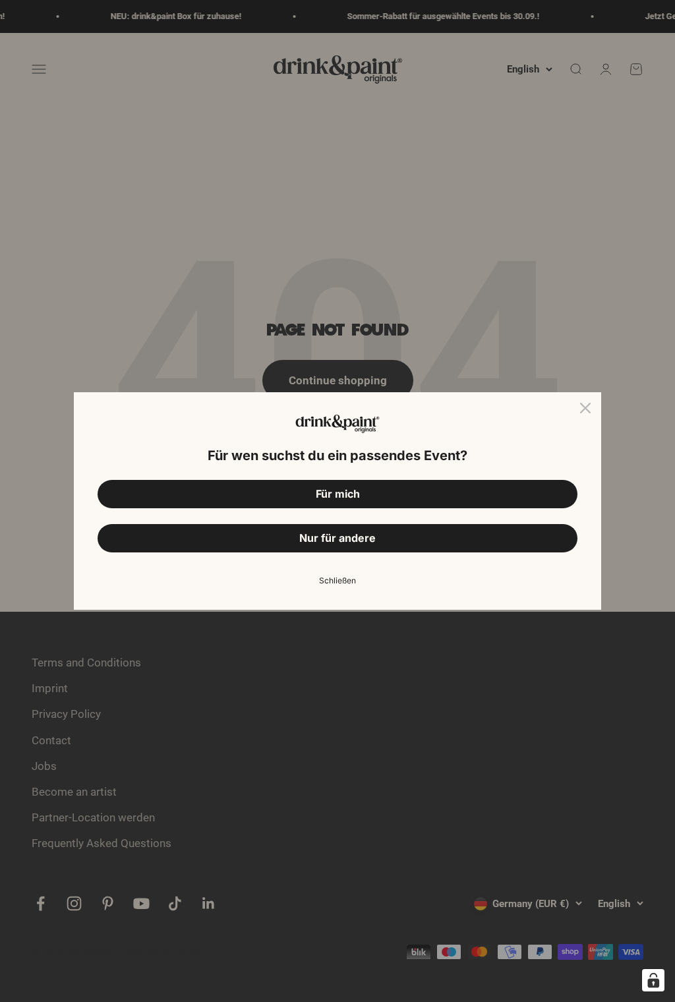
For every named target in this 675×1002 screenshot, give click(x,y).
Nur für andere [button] (337, 538)
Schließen (337, 580)
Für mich (338, 493)
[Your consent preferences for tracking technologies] (653, 980)
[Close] (585, 408)
